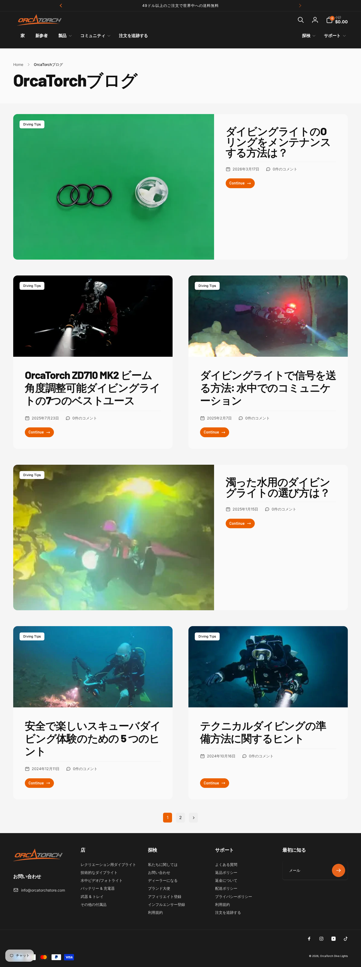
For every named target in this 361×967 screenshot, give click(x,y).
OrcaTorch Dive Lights (334, 955)
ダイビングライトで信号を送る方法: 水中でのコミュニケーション (268, 387)
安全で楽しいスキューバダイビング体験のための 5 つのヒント (92, 738)
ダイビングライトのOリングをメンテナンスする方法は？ (278, 141)
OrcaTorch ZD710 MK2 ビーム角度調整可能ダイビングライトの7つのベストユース (92, 387)
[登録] (338, 870)
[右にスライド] (300, 5)
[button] (301, 20)
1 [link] (167, 817)
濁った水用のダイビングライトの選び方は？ (278, 487)
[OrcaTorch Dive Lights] (39, 861)
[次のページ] (193, 818)
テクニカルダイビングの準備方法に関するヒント (263, 731)
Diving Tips (32, 124)
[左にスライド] (61, 5)
